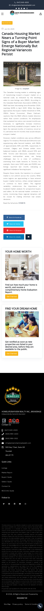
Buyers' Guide (7, 477)
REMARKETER (22, 598)
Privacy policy (18, 604)
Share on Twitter (14, 224)
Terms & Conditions (32, 604)
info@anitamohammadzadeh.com (23, 5)
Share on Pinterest (15, 230)
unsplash (26, 89)
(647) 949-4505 (22, 2)
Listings (4, 468)
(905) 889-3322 (11, 438)
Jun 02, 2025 (9, 29)
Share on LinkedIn (15, 237)
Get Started (12, 296)
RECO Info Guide (8, 491)
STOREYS (22, 203)
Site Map (7, 604)
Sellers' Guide (7, 482)
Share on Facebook (15, 217)
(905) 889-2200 (11, 434)
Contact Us (6, 486)
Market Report (7, 473)
